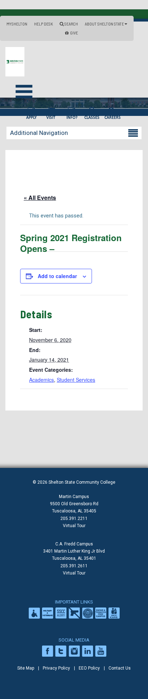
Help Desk (43, 23)
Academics (41, 379)
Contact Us (119, 668)
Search (71, 23)
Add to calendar (57, 276)
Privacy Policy (56, 668)
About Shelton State (105, 23)
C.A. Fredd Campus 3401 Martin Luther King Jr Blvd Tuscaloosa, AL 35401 (74, 551)
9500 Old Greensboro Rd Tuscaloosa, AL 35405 (74, 507)
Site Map (25, 668)
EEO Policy (89, 668)
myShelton (16, 23)
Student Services (76, 379)
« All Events (40, 197)
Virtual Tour (74, 525)
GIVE (74, 32)
